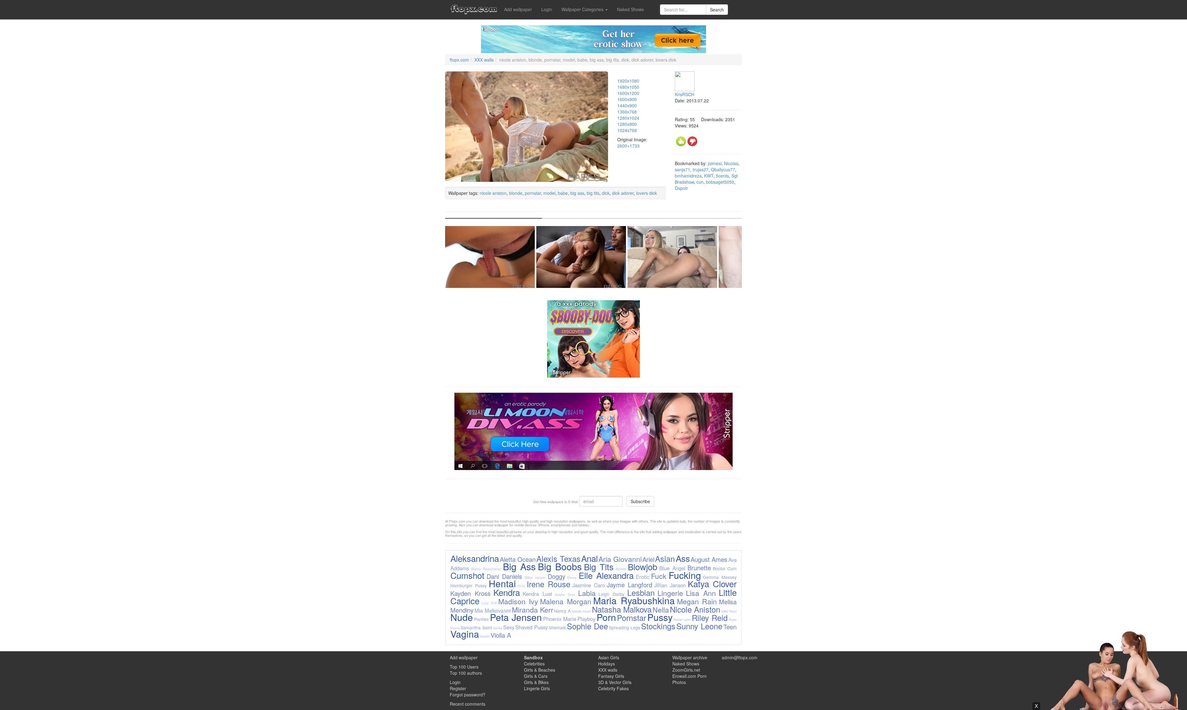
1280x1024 (628, 118)
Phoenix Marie (559, 618)
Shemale (557, 627)
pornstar (533, 193)
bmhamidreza (688, 176)
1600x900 (627, 99)
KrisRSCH (684, 94)
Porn (606, 617)
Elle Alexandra (606, 575)
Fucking (685, 575)
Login (546, 9)
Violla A (501, 635)
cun (700, 182)
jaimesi (714, 163)
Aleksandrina (474, 558)
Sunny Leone (699, 625)
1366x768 (627, 112)
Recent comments (467, 704)
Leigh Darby (611, 594)
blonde (515, 193)
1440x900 (627, 105)
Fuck (658, 576)
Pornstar (631, 617)
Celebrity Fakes (613, 688)
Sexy (508, 627)
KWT (708, 176)
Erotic (642, 576)
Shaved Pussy (531, 627)
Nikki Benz (729, 611)
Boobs (719, 568)
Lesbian (641, 592)
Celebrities (534, 664)
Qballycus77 (723, 169)
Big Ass (519, 566)
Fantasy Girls (611, 676)
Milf (507, 611)
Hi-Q (521, 586)
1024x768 (627, 130)
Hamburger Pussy (468, 585)
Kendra (506, 592)
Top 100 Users (464, 667)
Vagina (464, 633)
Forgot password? (467, 694)
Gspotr (681, 188)
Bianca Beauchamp (486, 569)
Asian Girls (608, 657)
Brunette (699, 567)
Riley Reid (710, 617)
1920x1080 (628, 81)
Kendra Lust (537, 593)
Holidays (606, 664)
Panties (481, 619)
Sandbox (533, 657)
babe (563, 193)
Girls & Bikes (536, 682)
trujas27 (700, 169)
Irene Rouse (548, 583)
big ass (577, 193)
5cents (722, 176)
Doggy (556, 576)
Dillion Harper (535, 577)
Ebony (571, 577)
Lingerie (670, 593)
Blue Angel (672, 568)
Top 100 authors (466, 673)
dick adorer (623, 193)
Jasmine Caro (588, 585)
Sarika (497, 628)
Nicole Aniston (695, 609)
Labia (587, 593)
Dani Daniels (504, 576)
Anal (589, 558)
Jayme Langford (629, 584)
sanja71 (682, 169)
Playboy (586, 618)
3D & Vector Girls (615, 682)
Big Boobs (560, 566)
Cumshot (467, 575)
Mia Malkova (489, 610)
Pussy (660, 617)
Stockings (658, 625)
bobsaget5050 (720, 182)
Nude (461, 617)
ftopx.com (459, 60)
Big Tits (599, 566)
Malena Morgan (565, 601)
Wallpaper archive (689, 657)
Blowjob (642, 566)
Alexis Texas (558, 558)
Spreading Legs (624, 627)
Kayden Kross (470, 593)
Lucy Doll (489, 603)
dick (606, 193)
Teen (730, 626)
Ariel (648, 559)
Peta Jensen (516, 617)
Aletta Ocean (518, 559)
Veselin (485, 636)
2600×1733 (628, 146)
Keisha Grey (565, 594)
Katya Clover (712, 583)
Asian (665, 558)
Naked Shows (630, 9)
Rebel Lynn (682, 619)
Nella (661, 609)
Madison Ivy (518, 601)
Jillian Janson (670, 585)
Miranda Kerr (532, 609)
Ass (683, 558)
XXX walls (484, 60)
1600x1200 (628, 93)
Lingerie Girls (537, 688)
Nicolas (731, 163)
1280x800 (627, 124)
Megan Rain (697, 601)
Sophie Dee (587, 625)
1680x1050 (628, 87)
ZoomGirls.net (686, 670)
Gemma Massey (719, 577)
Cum (732, 568)
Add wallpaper (518, 9)
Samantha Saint (476, 627)
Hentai (502, 583)
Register (458, 688)
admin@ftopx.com (739, 657)
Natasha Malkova (622, 609)
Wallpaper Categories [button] (583, 9)
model (549, 193)
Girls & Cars (535, 676)
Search (717, 9)
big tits (593, 193)
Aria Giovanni (619, 559)
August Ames (709, 559)
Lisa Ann (701, 593)
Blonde (621, 569)
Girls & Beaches (539, 670)
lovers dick (646, 193)
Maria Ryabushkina (634, 600)
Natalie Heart (581, 611)
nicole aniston (493, 193)
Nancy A (562, 611)
